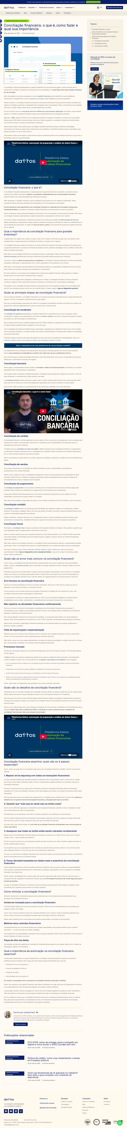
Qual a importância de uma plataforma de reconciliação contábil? (43, 345)
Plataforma (43, 1099)
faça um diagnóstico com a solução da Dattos (35, 552)
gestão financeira (44, 96)
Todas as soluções (66, 1101)
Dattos (7, 657)
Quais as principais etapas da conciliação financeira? (104, 37)
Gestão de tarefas (66, 1107)
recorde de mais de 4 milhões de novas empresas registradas (42, 111)
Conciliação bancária (100, 43)
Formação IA (67, 13)
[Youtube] (11, 1111)
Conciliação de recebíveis (101, 41)
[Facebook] (6, 1111)
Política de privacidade (11, 1120)
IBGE (13, 118)
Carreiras (106, 1104)
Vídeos (58, 13)
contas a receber (47, 316)
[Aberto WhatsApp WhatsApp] (120, 1123)
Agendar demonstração (48, 1108)
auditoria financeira (10, 256)
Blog (25, 13)
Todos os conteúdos (88, 1101)
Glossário (49, 13)
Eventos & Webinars (36, 13)
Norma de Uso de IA (30, 1120)
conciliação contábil (12, 508)
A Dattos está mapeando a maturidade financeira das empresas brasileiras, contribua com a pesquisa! (56, 2)
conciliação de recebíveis (13, 314)
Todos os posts (20, 1024)
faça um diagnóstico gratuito (68, 288)
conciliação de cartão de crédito (27, 449)
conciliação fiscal (18, 528)
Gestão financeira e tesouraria (16, 21)
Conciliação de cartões (101, 46)
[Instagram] (21, 1111)
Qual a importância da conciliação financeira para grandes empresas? (105, 33)
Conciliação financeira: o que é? (101, 29)
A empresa (107, 1101)
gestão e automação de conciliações (53, 660)
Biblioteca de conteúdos (13, 13)
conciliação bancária (12, 380)
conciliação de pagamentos (14, 488)
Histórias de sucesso (47, 1103)
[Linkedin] (16, 1111)
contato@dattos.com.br (11, 1125)
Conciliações (65, 1104)
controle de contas (22, 565)
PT (101, 7)
